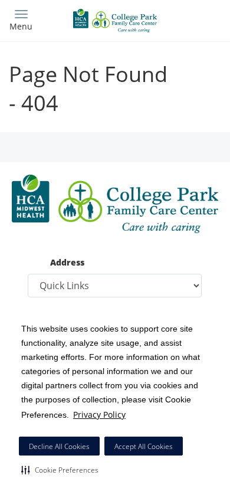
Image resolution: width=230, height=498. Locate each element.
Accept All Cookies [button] (143, 446)
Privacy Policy (99, 414)
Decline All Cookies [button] (59, 446)
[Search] (194, 19)
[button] (60, 469)
